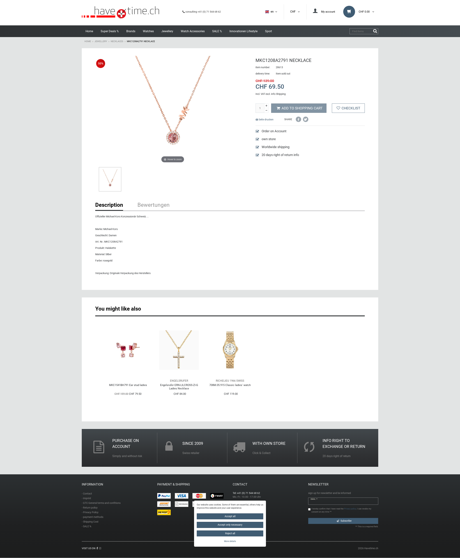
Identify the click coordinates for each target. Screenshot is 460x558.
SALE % (217, 31)
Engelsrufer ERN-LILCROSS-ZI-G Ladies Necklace (179, 386)
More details (230, 541)
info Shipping (278, 93)
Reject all (230, 533)
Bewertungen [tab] (153, 205)
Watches (148, 31)
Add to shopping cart (302, 108)
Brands (130, 31)
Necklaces (117, 41)
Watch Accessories (193, 31)
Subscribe (346, 520)
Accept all (230, 516)
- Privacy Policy (90, 512)
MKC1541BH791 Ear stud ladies (128, 385)
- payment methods (92, 517)
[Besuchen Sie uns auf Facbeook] (97, 548)
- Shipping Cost (90, 521)
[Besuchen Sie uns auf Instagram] (100, 548)
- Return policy (90, 507)
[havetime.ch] (120, 12)
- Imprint (86, 498)
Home (89, 31)
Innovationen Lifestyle (243, 31)
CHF (293, 11)
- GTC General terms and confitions (101, 502)
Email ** (314, 499)
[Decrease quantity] (266, 110)
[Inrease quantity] (266, 105)
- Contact (87, 493)
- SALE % (86, 526)
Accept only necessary (230, 524)
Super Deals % (110, 31)
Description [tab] (109, 205)
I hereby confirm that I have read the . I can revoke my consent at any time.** (341, 510)
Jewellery (167, 31)
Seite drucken (265, 119)
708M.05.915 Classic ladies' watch (230, 385)
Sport (268, 31)
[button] (298, 119)
